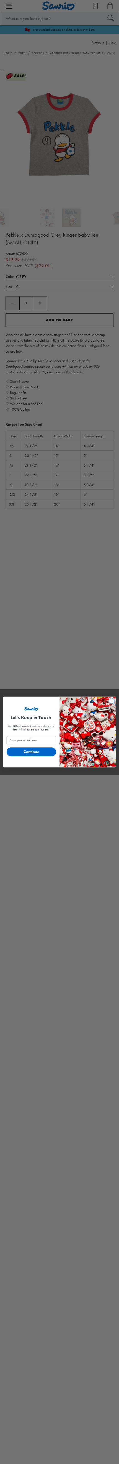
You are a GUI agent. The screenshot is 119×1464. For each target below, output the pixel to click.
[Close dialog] (111, 701)
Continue (31, 751)
